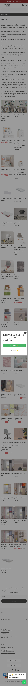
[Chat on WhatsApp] (24, 682)
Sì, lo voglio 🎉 (14, 345)
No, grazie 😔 (14, 350)
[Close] (25, 333)
